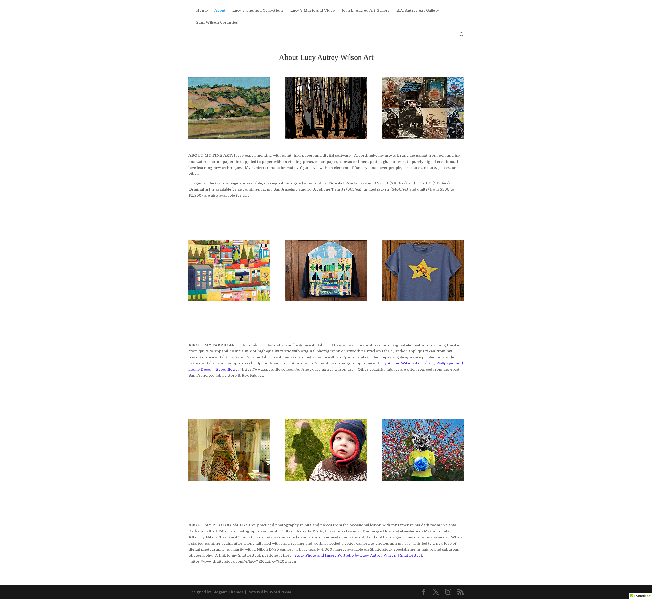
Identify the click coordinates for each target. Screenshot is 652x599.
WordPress (280, 591)
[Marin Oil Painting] (229, 137)
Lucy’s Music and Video (312, 10)
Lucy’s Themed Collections (258, 10)
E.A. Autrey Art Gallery (417, 10)
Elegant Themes (227, 591)
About (220, 10)
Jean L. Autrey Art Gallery (366, 10)
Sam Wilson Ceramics (217, 22)
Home (202, 10)
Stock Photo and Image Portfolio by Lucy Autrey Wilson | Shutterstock (358, 555)
